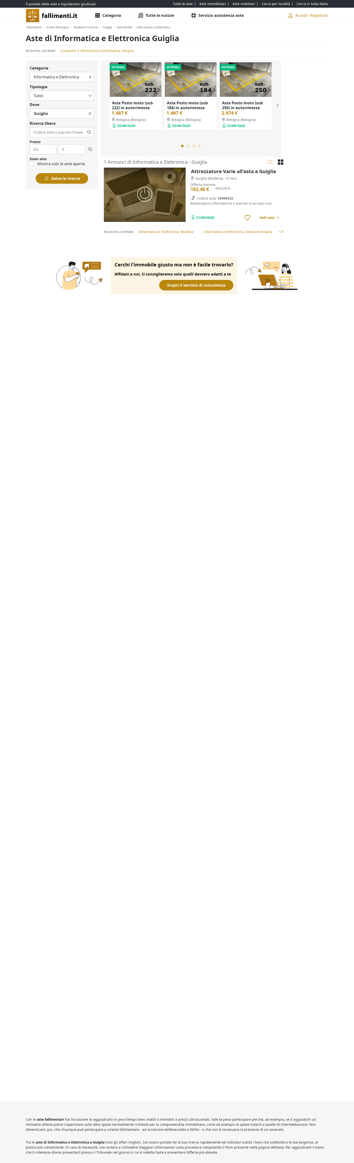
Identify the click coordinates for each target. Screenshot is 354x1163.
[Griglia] (280, 162)
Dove (34, 104)
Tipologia (38, 86)
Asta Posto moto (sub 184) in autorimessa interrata (187, 107)
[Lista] (270, 162)
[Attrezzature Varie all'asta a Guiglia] (145, 195)
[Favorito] (247, 217)
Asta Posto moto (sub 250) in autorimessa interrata (242, 107)
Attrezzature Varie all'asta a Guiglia (233, 171)
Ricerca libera (43, 123)
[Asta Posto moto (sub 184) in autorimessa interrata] (190, 79)
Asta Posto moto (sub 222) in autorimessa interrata (132, 107)
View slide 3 (194, 146)
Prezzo (35, 141)
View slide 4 (200, 146)
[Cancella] (90, 77)
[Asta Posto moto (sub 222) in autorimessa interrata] (136, 79)
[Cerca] (89, 132)
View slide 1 (182, 146)
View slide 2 (188, 146)
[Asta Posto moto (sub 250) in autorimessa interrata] (246, 79)
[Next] (277, 105)
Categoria (39, 68)
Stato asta (38, 159)
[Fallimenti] (52, 15)
